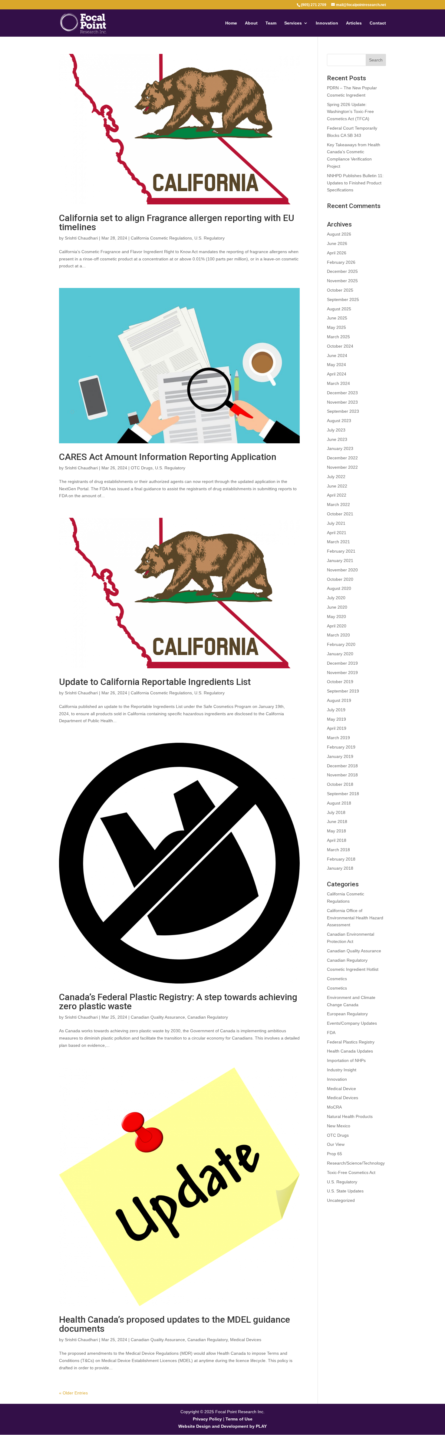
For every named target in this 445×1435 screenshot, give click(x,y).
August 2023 (339, 420)
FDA (331, 1032)
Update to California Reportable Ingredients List (155, 681)
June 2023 (337, 439)
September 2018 (343, 793)
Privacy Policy (207, 1419)
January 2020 (340, 653)
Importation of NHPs (346, 1060)
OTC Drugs (142, 467)
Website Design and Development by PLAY (222, 1426)
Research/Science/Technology (356, 1163)
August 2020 (339, 588)
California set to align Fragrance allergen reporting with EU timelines (176, 222)
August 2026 (339, 234)
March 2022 (338, 504)
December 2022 (342, 457)
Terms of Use (239, 1419)
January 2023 (340, 448)
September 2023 (343, 411)
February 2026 (341, 262)
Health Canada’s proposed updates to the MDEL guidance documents (174, 1324)
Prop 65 (334, 1153)
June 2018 (337, 821)
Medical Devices (245, 1339)
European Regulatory (347, 1013)
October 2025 (340, 290)
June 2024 (337, 355)
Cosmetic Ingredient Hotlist (352, 969)
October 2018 (340, 784)
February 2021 (341, 551)
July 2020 (336, 597)
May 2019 (336, 719)
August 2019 (339, 700)
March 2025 (338, 336)
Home (231, 23)
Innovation (327, 23)
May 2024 (336, 364)
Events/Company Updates (352, 1023)
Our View (335, 1144)
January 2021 (340, 560)
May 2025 (336, 327)
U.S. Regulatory (209, 238)
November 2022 (342, 467)
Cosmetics (337, 978)
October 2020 (340, 579)
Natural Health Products (350, 1116)
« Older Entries (73, 1392)
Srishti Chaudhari (81, 238)
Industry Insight (341, 1069)
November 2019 (342, 672)
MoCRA (334, 1107)
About (251, 23)
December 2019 (342, 663)
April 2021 (336, 532)
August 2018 (339, 803)
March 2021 (338, 541)
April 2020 (336, 625)
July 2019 (336, 709)
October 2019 (340, 681)
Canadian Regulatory (207, 1017)
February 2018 (341, 859)
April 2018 (336, 840)
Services (293, 23)
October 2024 (340, 346)
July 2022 (336, 476)
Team (270, 23)
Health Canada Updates (350, 1051)
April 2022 (336, 495)
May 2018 (336, 830)
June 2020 (337, 607)
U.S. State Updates (345, 1191)
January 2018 (340, 868)
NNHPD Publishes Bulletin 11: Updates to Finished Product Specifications (355, 183)
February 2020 (341, 644)
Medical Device (341, 1088)
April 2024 (336, 374)
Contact (378, 23)
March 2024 (338, 383)
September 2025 (343, 299)
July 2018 (336, 812)
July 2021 (336, 523)
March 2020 (338, 635)
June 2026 (337, 243)
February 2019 (341, 747)
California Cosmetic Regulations (161, 238)
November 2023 (342, 402)
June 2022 (337, 486)
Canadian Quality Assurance (158, 1017)
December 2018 (342, 765)
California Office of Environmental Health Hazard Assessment (355, 917)
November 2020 (342, 569)
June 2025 (337, 318)
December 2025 (342, 271)
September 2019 (343, 691)
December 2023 (342, 392)
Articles (354, 23)
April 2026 (336, 252)
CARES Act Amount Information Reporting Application (167, 456)
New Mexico (338, 1125)
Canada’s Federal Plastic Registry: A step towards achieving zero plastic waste (178, 1001)
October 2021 (340, 513)
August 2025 (339, 308)
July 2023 (336, 430)
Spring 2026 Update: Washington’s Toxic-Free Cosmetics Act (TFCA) (350, 111)
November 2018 (342, 774)
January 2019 (340, 756)
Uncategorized (341, 1200)
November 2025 (342, 280)
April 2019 (336, 728)
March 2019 (338, 737)
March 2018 (338, 849)
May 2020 (336, 616)
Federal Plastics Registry (350, 1042)
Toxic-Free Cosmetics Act (351, 1172)
